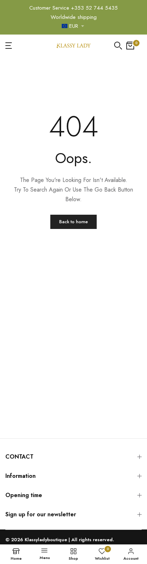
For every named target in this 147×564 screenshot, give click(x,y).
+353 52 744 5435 (94, 8)
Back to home (73, 221)
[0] (130, 45)
